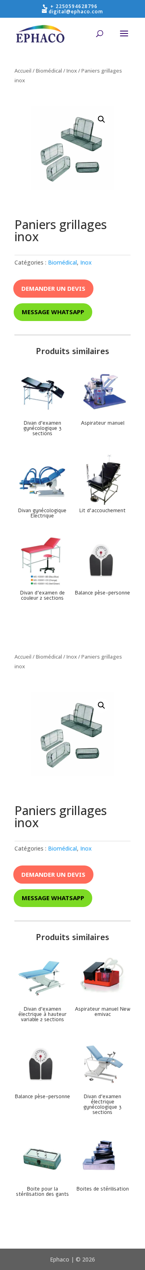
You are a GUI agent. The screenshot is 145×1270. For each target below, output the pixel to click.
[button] (101, 119)
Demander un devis (53, 288)
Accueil (22, 70)
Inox (71, 70)
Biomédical (49, 70)
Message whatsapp (53, 312)
